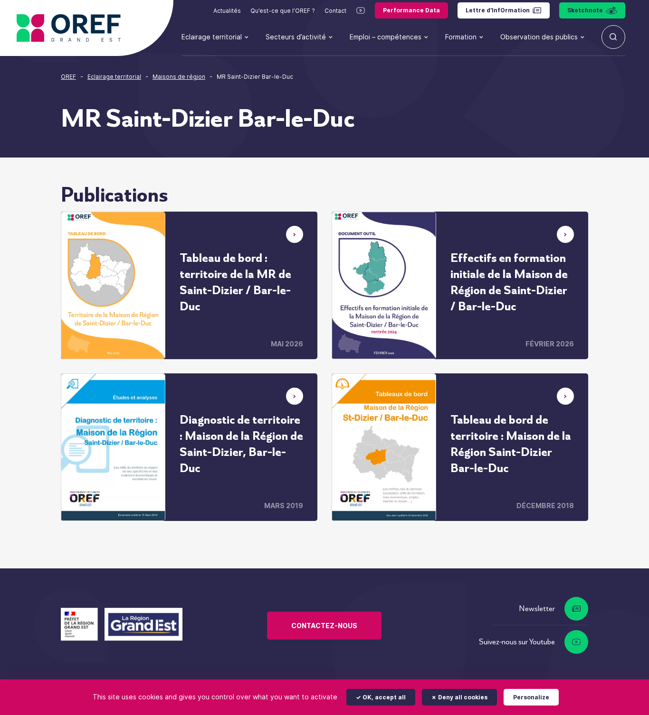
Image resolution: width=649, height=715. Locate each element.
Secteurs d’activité (296, 37)
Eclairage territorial (211, 37)
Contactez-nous (324, 626)
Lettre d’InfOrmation (498, 10)
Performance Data (411, 10)
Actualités (227, 10)
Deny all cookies (462, 697)
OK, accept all (383, 697)
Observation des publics (539, 37)
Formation (461, 37)
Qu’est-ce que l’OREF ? (282, 10)
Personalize (531, 697)
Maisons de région (179, 76)
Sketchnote (585, 10)
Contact (335, 10)
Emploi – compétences (385, 37)
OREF (68, 76)
